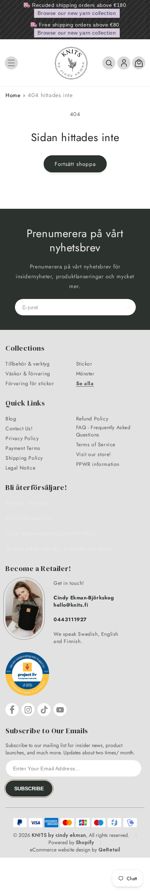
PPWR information (98, 464)
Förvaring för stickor (29, 383)
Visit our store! (93, 454)
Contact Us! (19, 428)
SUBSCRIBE (29, 788)
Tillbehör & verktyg (27, 363)
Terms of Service (96, 444)
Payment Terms (22, 448)
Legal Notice (20, 467)
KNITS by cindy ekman (59, 835)
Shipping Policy (24, 458)
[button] (11, 62)
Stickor (84, 363)
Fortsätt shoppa (75, 164)
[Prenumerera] (127, 307)
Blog (10, 418)
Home (12, 95)
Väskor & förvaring (27, 373)
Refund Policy (92, 418)
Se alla (85, 383)
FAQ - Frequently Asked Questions (103, 431)
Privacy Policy (22, 438)
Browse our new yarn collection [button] (77, 13)
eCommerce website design (60, 849)
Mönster (85, 373)
